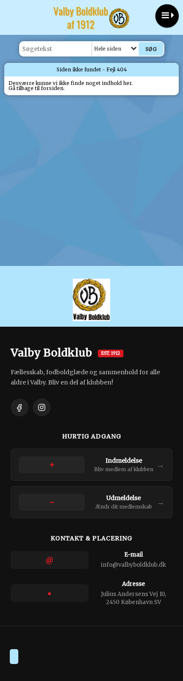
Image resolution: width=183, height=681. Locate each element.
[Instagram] (42, 407)
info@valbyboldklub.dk (133, 564)
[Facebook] (20, 407)
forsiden (52, 88)
